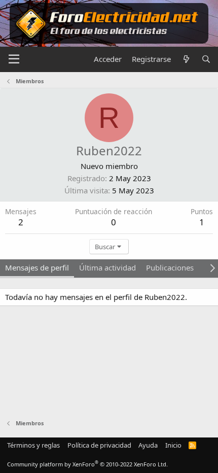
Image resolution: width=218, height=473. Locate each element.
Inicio (173, 445)
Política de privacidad (99, 445)
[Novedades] (186, 59)
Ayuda (148, 445)
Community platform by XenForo (87, 464)
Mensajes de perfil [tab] (37, 267)
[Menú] (14, 59)
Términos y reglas (33, 445)
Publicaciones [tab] (170, 267)
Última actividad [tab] (107, 267)
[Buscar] (206, 59)
